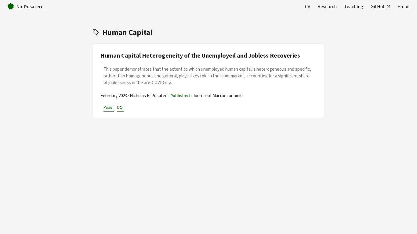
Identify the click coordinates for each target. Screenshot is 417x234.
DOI (120, 107)
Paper (108, 107)
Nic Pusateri (29, 6)
